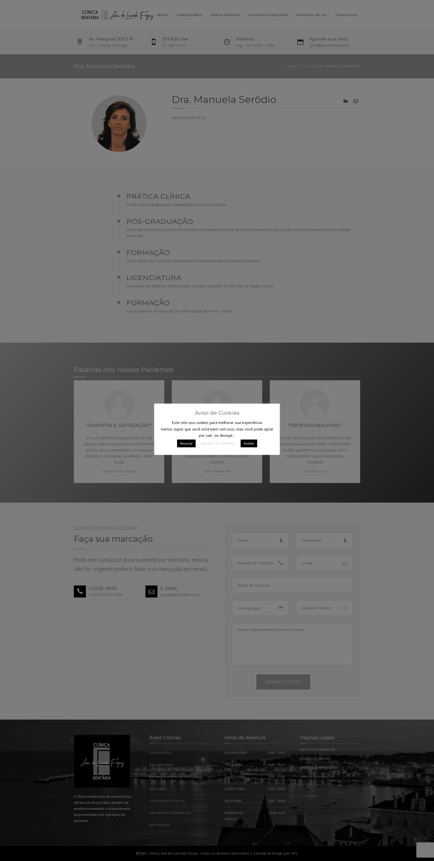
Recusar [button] (186, 443)
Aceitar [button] (249, 443)
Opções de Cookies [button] (217, 443)
